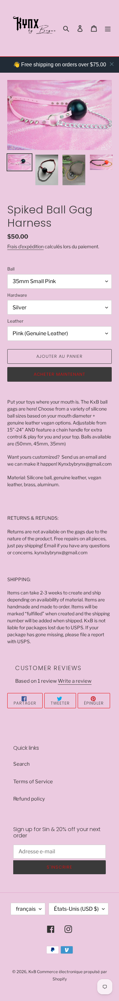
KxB (32, 971)
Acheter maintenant (60, 374)
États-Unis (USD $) (76, 909)
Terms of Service (33, 782)
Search (21, 764)
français (26, 909)
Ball (11, 268)
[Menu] (108, 28)
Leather (15, 321)
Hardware (17, 295)
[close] (112, 64)
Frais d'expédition (25, 246)
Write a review (75, 681)
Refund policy (29, 799)
